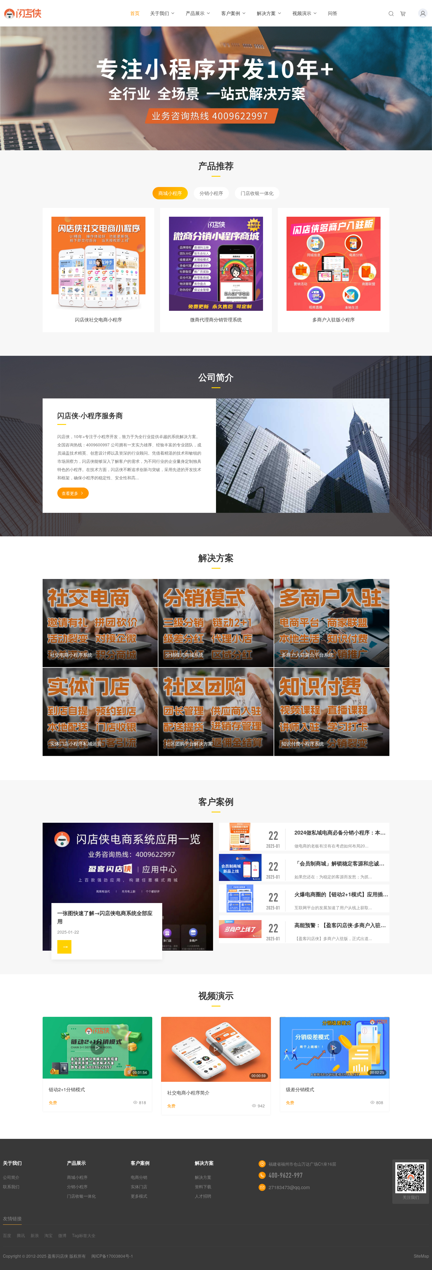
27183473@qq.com (289, 1187)
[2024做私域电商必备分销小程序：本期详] (240, 837)
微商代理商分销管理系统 (216, 319)
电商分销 (139, 1177)
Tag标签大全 (84, 1235)
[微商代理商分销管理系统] (216, 264)
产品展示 (195, 13)
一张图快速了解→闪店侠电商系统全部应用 (105, 917)
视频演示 (301, 13)
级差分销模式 (300, 1089)
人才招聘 (203, 1196)
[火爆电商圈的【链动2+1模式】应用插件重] (240, 898)
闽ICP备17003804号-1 (112, 1256)
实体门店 (139, 1186)
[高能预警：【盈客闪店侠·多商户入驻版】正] (240, 929)
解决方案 (266, 13)
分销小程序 (211, 193)
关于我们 (159, 13)
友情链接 (12, 1218)
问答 (332, 13)
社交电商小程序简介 (188, 1092)
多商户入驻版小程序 (333, 319)
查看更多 (70, 493)
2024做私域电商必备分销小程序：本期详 (341, 832)
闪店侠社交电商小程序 (98, 319)
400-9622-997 (286, 1175)
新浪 (35, 1235)
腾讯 (21, 1235)
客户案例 (230, 13)
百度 (7, 1235)
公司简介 (11, 1177)
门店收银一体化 (257, 193)
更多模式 (139, 1196)
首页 (135, 13)
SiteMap (421, 1256)
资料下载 (203, 1186)
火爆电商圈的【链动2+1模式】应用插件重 (341, 894)
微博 (62, 1235)
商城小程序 (170, 193)
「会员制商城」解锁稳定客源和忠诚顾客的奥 (341, 863)
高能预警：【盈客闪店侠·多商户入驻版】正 (341, 925)
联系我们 (11, 1186)
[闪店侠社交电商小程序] (98, 264)
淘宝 (48, 1235)
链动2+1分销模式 (67, 1089)
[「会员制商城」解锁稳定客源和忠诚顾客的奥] (240, 868)
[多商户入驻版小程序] (334, 264)
